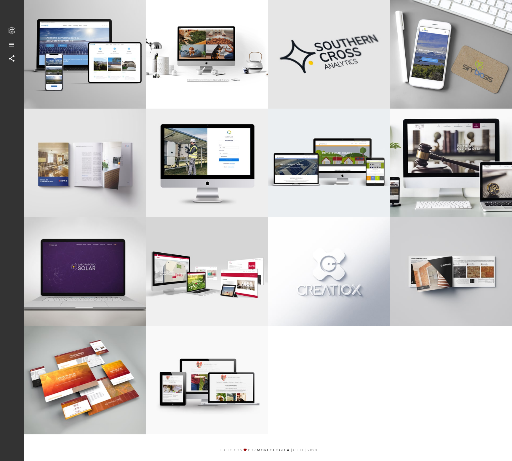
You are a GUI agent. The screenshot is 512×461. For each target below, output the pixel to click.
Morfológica (273, 450)
